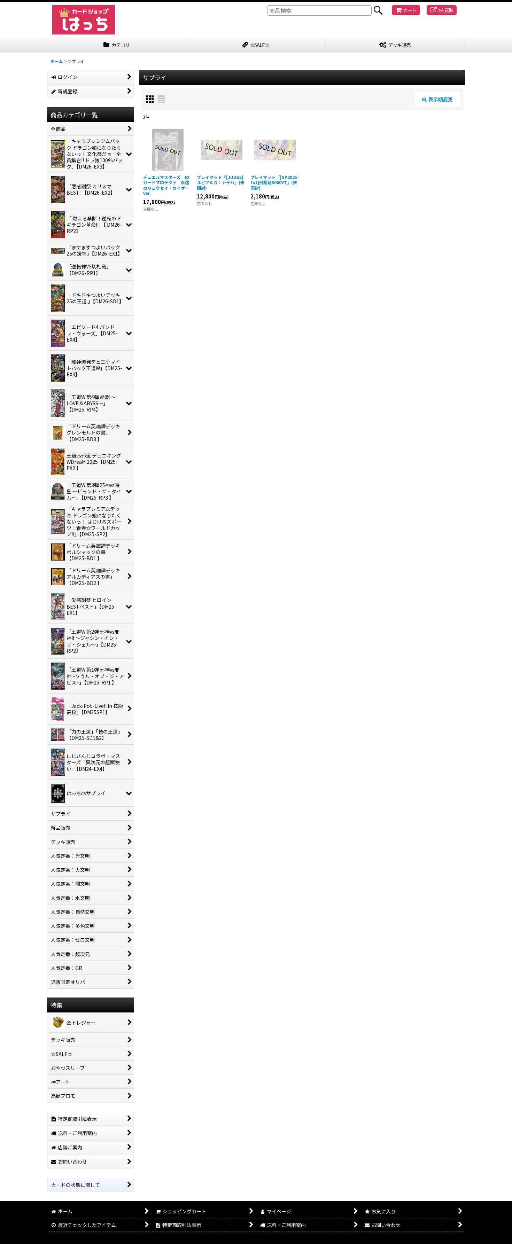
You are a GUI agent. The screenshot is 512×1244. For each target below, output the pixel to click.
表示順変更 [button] (440, 99)
